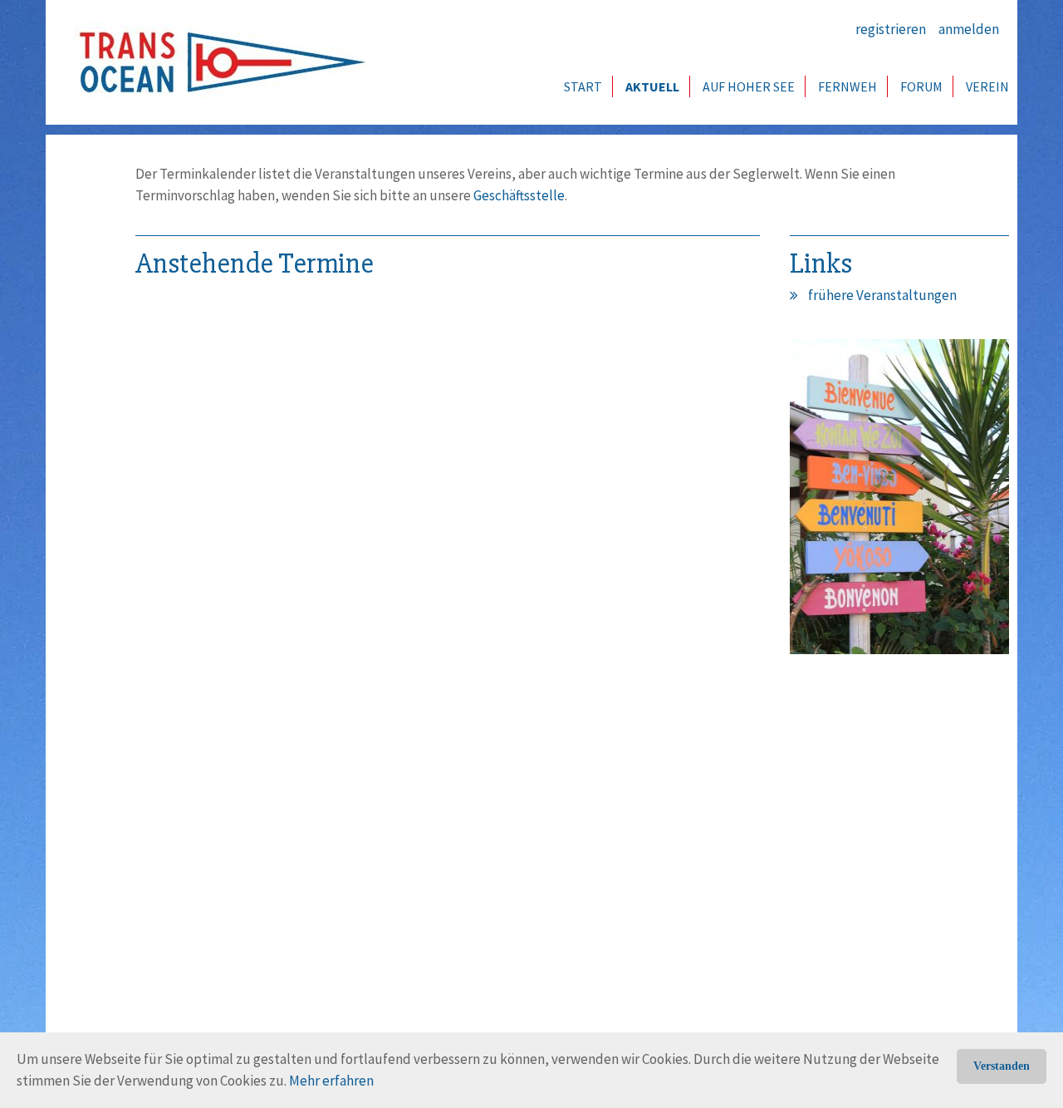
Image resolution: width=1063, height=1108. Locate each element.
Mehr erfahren (331, 1080)
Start (583, 86)
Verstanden (1001, 1066)
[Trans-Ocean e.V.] (217, 62)
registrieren (890, 29)
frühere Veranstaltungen (882, 295)
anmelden (968, 29)
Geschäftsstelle (519, 195)
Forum (921, 86)
